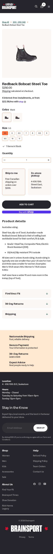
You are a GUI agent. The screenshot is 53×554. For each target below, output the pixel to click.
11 (19, 138)
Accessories (8, 471)
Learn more (14, 356)
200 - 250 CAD (19, 22)
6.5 (19, 132)
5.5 (5, 132)
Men (4, 461)
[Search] (36, 6)
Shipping (6, 91)
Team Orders (39, 466)
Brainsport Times (10, 495)
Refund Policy (39, 455)
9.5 (5, 138)
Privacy (22, 537)
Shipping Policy (40, 461)
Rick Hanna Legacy (7, 507)
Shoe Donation (9, 500)
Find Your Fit (8, 489)
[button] (48, 6)
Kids (4, 466)
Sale (4, 477)
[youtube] (44, 485)
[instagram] (39, 485)
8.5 (39, 132)
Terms (31, 537)
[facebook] (34, 485)
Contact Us (38, 471)
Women (6, 455)
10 (13, 138)
